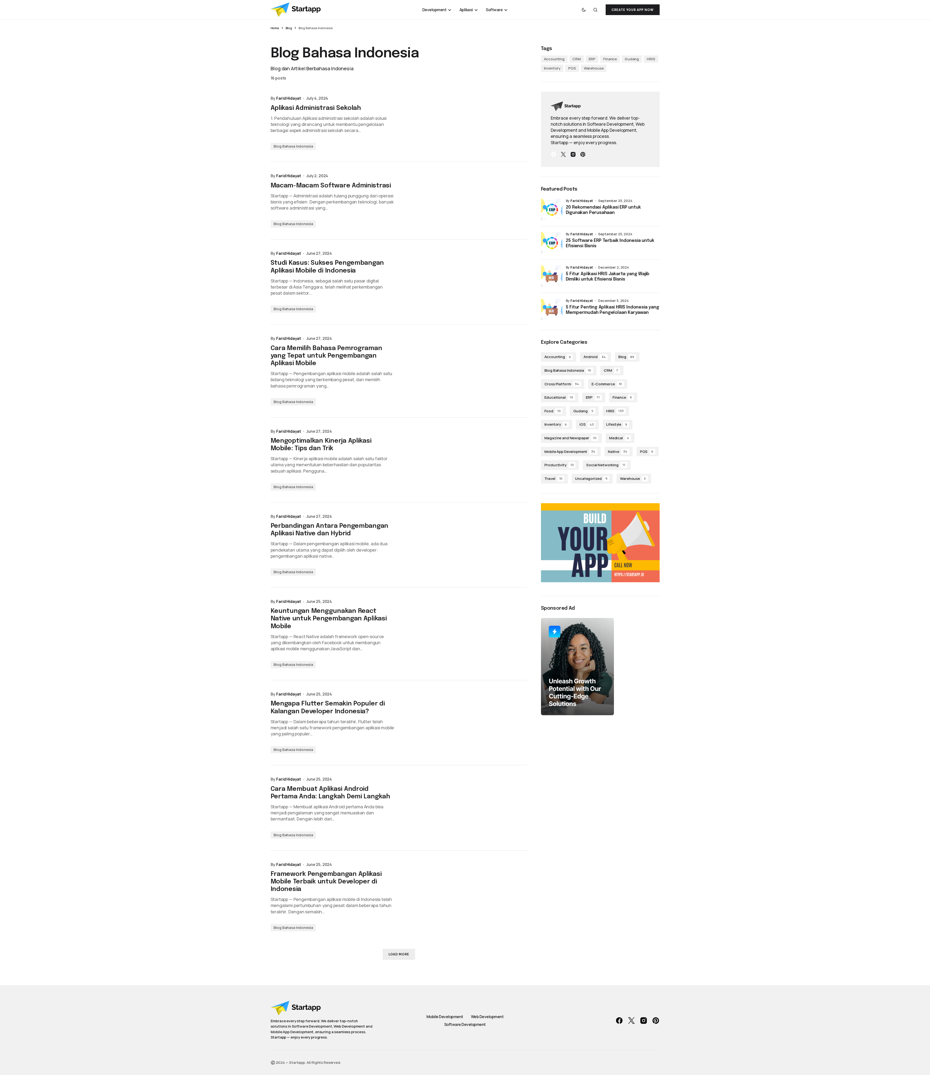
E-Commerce (607, 384)
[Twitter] (563, 154)
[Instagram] (573, 154)
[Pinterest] (583, 154)
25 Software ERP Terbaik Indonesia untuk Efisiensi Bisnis (610, 243)
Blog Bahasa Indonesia (293, 146)
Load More (399, 954)
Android (595, 356)
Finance (610, 59)
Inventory (552, 68)
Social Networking (605, 464)
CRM (576, 59)
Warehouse (594, 68)
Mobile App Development (569, 451)
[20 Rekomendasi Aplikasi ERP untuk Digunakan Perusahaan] (551, 209)
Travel (553, 478)
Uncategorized (591, 478)
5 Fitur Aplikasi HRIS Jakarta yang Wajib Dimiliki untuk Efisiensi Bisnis (608, 277)
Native (617, 451)
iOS (586, 424)
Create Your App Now (632, 10)
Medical (619, 438)
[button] (584, 10)
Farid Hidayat (581, 200)
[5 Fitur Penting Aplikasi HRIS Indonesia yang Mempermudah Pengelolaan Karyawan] (551, 309)
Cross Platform (561, 384)
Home (275, 28)
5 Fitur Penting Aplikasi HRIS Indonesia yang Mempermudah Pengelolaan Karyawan (612, 310)
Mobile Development (444, 1016)
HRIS (651, 59)
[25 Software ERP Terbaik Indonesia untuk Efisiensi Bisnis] (551, 243)
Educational (558, 397)
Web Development (487, 1016)
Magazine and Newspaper (570, 438)
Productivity (559, 464)
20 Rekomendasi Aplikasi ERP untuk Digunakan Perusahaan (603, 210)
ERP (592, 59)
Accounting (554, 59)
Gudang (632, 59)
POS (572, 68)
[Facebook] (553, 154)
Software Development (465, 1024)
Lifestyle (616, 424)
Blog (289, 28)
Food (552, 411)
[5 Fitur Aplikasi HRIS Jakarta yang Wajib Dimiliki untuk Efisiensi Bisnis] (551, 276)
